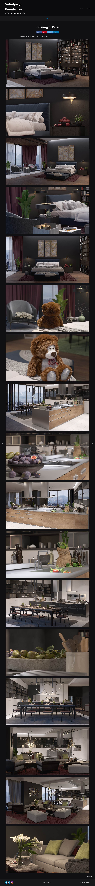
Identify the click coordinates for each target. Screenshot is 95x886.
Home (82, 8)
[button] (89, 876)
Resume (88, 8)
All (47, 18)
